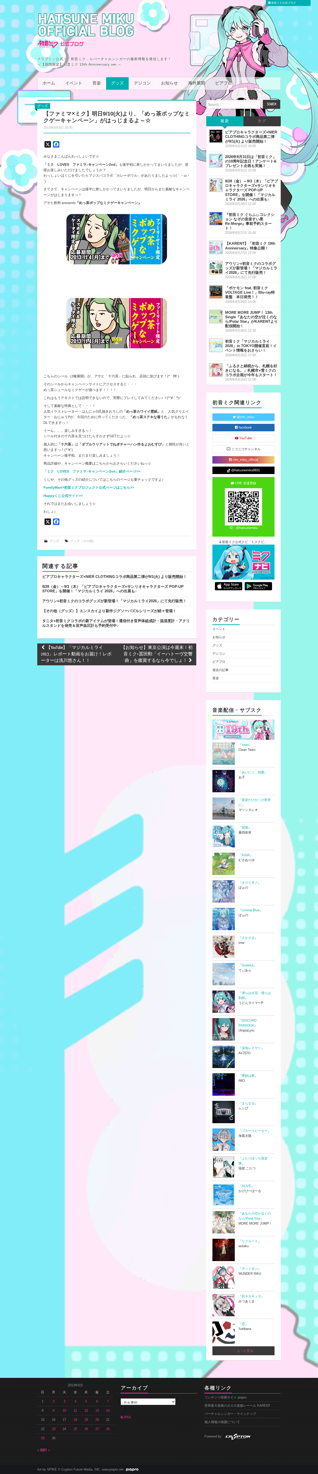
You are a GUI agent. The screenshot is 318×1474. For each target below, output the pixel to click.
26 (86, 1429)
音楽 (96, 83)
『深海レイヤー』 (251, 1048)
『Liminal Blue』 (250, 910)
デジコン (142, 83)
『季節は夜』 (248, 1075)
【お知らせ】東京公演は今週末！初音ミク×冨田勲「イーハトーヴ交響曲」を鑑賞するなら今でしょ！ (157, 654)
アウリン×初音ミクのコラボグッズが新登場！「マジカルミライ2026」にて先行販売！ (114, 601)
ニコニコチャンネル (246, 449)
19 (86, 1420)
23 (53, 1429)
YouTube (245, 438)
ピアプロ (223, 83)
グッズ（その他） (83, 541)
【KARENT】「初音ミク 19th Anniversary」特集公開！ (250, 245)
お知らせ (169, 83)
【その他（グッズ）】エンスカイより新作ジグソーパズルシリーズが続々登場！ (109, 611)
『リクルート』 (249, 1241)
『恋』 (243, 1324)
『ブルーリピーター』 (254, 1131)
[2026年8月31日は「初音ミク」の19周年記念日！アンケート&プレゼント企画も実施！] (216, 161)
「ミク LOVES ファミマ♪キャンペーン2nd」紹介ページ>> (91, 471)
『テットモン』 (249, 1269)
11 (75, 1410)
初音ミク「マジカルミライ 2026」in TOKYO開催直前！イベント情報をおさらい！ (251, 345)
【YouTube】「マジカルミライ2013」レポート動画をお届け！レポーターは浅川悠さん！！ (76, 654)
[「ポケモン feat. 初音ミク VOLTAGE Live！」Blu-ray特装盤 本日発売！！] (216, 292)
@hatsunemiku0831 (245, 470)
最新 (224, 121)
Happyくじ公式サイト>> (63, 496)
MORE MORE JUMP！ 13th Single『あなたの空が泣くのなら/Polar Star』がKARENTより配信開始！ (251, 319)
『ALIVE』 (246, 1186)
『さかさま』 (248, 938)
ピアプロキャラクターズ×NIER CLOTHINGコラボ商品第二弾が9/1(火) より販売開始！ (114, 576)
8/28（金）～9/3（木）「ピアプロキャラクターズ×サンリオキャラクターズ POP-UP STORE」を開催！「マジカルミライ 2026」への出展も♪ (113, 588)
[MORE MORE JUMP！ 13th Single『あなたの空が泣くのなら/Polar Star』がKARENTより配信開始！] (216, 316)
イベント (73, 83)
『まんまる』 (248, 1103)
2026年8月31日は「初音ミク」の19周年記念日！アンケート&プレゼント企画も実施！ (251, 161)
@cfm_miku (245, 417)
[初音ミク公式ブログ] (86, 30)
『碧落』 (244, 827)
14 (108, 1410)
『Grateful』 (247, 965)
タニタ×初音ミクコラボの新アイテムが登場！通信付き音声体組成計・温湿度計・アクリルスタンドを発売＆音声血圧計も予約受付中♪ (116, 623)
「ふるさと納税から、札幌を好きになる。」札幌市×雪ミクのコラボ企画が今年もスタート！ (251, 370)
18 (75, 1420)
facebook (245, 427)
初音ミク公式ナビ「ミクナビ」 (244, 542)
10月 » (45, 1450)
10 (64, 1410)
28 (108, 1429)
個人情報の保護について (222, 1422)
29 (42, 1438)
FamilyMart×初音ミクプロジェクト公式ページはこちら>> (88, 487)
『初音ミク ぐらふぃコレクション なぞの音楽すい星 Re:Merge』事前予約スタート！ (250, 221)
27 (97, 1429)
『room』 (245, 745)
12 (86, 1410)
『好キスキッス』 (251, 1296)
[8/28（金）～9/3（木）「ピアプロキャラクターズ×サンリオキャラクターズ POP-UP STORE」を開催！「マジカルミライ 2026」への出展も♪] (216, 185)
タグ (262, 121)
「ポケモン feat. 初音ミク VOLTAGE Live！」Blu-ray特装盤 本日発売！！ (250, 292)
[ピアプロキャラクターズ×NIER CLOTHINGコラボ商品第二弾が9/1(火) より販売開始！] (216, 136)
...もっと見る (243, 1351)
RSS (127, 1417)
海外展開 (196, 83)
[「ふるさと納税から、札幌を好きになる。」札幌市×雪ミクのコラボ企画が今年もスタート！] (216, 370)
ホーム (48, 83)
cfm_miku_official (245, 460)
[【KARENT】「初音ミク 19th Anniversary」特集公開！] (216, 247)
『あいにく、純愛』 (253, 772)
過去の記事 (220, 670)
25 (75, 1429)
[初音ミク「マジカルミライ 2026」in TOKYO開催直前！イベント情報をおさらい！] (216, 345)
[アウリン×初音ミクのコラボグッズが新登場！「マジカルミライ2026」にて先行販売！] (216, 267)
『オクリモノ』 (249, 882)
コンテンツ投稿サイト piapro (225, 1397)
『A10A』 (245, 855)
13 (97, 1410)
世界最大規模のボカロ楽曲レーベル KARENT (237, 1405)
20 (97, 1420)
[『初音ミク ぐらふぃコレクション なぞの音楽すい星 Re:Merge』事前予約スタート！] (216, 218)
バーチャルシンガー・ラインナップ (230, 1414)
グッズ (117, 83)
